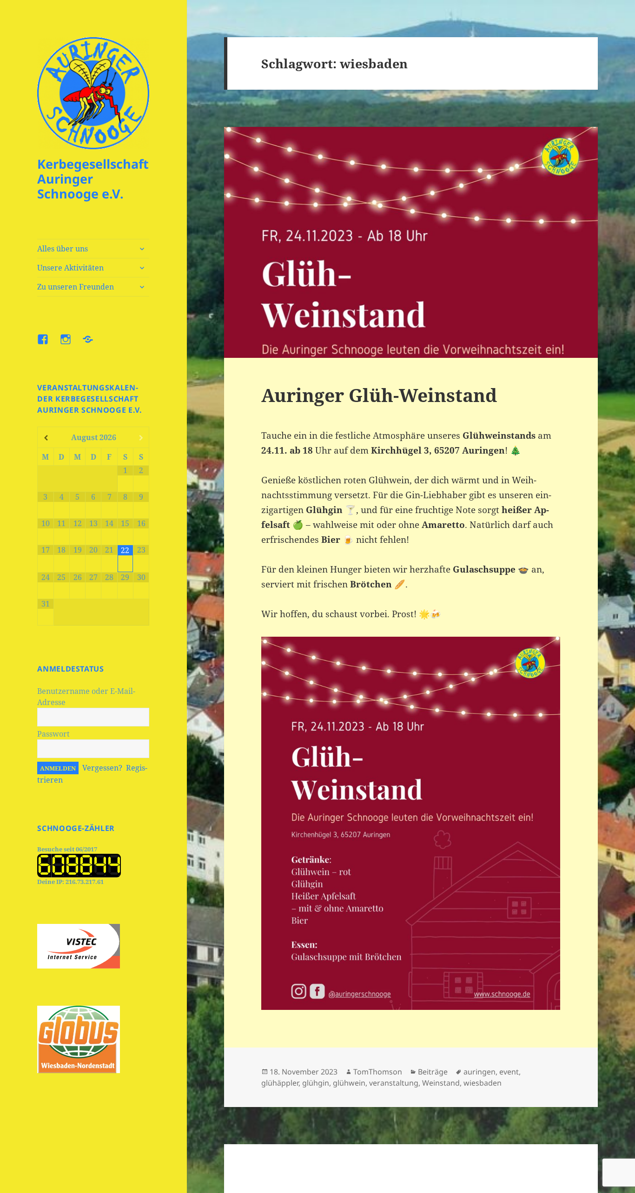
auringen (479, 1072)
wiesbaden (482, 1083)
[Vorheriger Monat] (45, 438)
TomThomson (377, 1072)
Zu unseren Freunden (75, 287)
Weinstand (441, 1083)
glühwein (349, 1083)
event (509, 1072)
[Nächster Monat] (141, 438)
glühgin (315, 1083)
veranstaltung (393, 1083)
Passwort (53, 734)
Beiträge (433, 1072)
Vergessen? (102, 768)
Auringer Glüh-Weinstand (379, 394)
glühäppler (279, 1083)
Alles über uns (62, 249)
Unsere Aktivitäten (70, 268)
